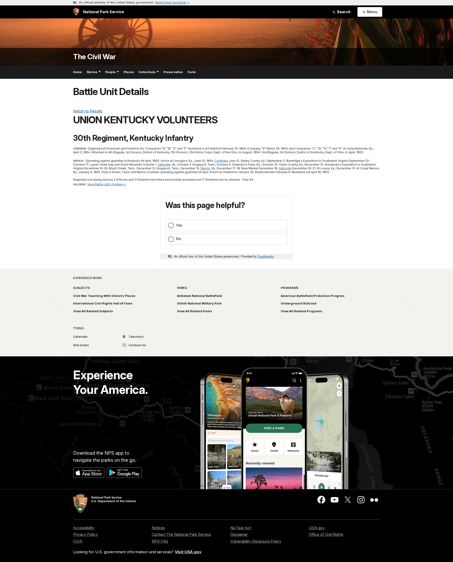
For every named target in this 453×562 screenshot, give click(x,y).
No (178, 238)
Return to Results (87, 111)
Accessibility (83, 527)
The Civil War (94, 57)
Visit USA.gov (188, 552)
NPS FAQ (160, 541)
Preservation (173, 72)
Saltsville (164, 164)
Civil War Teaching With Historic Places (104, 296)
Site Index (81, 345)
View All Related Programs (301, 311)
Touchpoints (266, 256)
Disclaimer (239, 534)
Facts (192, 72)
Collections (146, 72)
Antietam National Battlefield (199, 296)
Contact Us (137, 345)
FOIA (77, 541)
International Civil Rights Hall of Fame (102, 303)
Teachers (136, 336)
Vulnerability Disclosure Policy (255, 541)
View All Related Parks (194, 311)
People (110, 72)
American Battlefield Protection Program (312, 296)
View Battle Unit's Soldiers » (106, 184)
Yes (179, 225)
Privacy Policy (85, 534)
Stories (92, 72)
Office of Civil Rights (326, 534)
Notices (158, 527)
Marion (205, 168)
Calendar (80, 336)
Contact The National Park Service (181, 534)
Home (77, 72)
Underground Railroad (298, 303)
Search (343, 11)
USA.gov (317, 527)
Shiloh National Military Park (199, 303)
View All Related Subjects (93, 311)
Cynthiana (221, 160)
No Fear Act (240, 527)
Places (129, 72)
